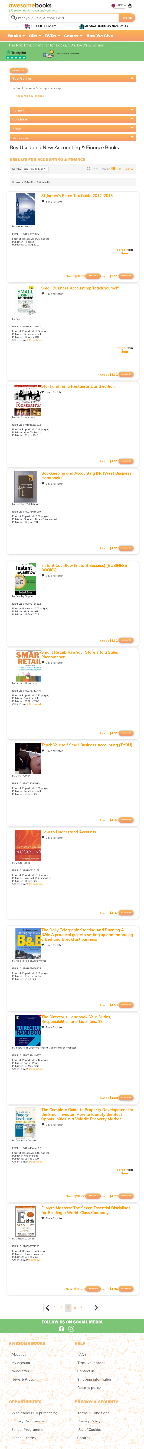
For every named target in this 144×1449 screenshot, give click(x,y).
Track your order (91, 1362)
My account (20, 1362)
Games (71, 35)
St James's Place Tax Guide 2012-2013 (77, 195)
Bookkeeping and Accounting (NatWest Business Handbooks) (86, 475)
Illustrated (35, 704)
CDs (33, 35)
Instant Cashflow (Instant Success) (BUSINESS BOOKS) (84, 567)
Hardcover (35, 1259)
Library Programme (27, 1421)
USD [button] (120, 5)
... (88, 1307)
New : (75, 276)
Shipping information (94, 1379)
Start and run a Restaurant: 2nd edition (78, 386)
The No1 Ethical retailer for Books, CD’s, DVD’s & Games (56, 45)
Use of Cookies (89, 1429)
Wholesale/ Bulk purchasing (34, 1413)
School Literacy (24, 1437)
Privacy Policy (89, 1421)
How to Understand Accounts (68, 832)
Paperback (35, 340)
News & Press (22, 1379)
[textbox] (64, 17)
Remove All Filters (18, 70)
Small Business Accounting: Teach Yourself (80, 288)
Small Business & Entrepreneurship (38, 88)
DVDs (51, 35)
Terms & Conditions (93, 1413)
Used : (109, 276)
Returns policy (89, 1387)
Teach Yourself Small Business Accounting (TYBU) (86, 745)
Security (83, 1437)
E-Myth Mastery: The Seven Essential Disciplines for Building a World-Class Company (85, 1210)
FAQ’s (82, 1354)
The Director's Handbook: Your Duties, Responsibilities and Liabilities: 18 (76, 1019)
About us (18, 1354)
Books (15, 35)
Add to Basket (126, 276)
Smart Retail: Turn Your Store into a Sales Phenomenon (79, 654)
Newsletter (20, 1371)
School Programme (27, 1429)
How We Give (99, 35)
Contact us (86, 1371)
